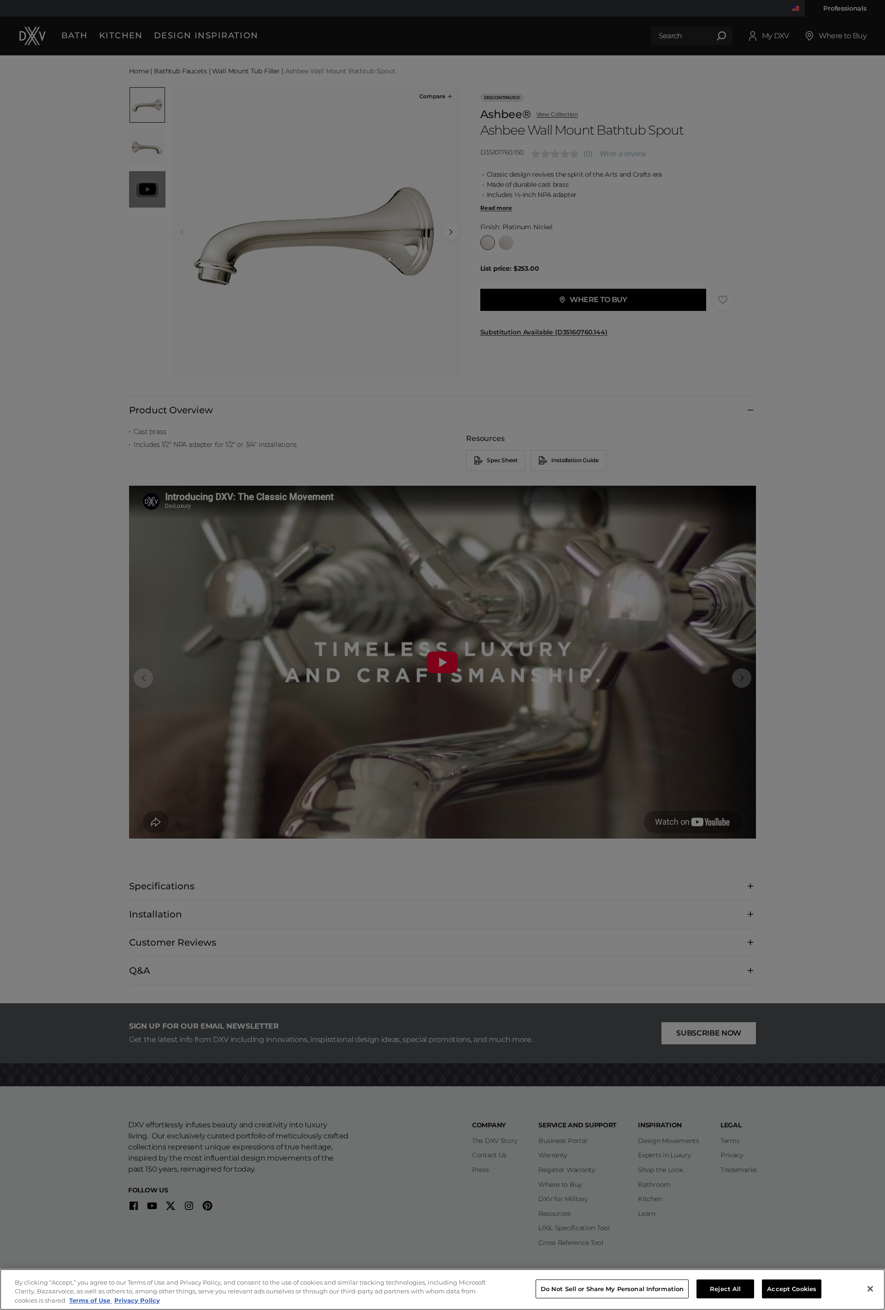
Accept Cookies (791, 1288)
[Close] (870, 1289)
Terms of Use (90, 1300)
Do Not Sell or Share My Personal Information (612, 1288)
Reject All (725, 1288)
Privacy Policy (137, 1300)
